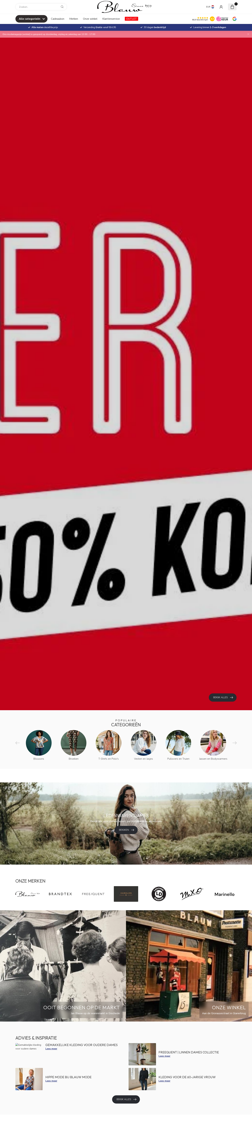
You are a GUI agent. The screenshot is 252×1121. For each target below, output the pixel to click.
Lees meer (51, 1048)
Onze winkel (90, 19)
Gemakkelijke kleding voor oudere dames (81, 1045)
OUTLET (131, 19)
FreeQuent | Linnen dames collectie (189, 1052)
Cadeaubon (57, 19)
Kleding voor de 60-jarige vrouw (187, 1077)
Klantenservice (111, 19)
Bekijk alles (124, 1099)
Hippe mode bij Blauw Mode (68, 1077)
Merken (73, 19)
